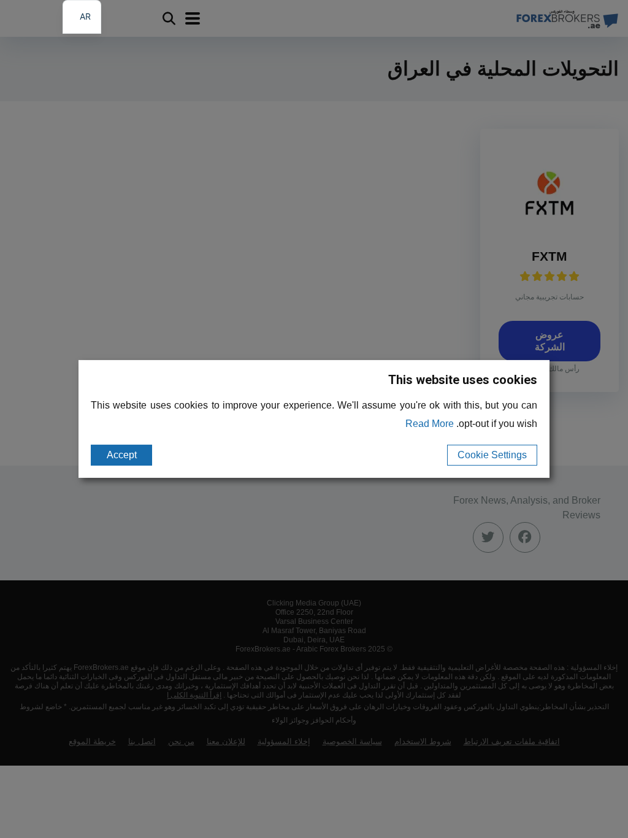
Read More (429, 423)
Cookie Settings (492, 455)
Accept (122, 455)
